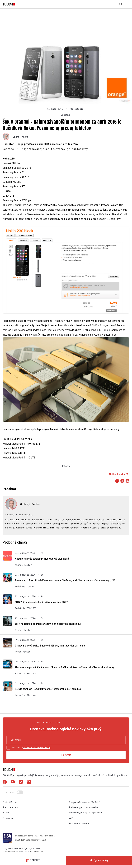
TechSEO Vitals (36, 851)
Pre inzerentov (10, 807)
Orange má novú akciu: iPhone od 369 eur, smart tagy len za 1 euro (50, 645)
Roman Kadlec (22, 652)
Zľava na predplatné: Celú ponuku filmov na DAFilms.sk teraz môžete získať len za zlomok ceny (64, 667)
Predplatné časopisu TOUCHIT (84, 802)
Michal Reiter (23, 565)
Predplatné (8, 818)
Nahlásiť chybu (117, 474)
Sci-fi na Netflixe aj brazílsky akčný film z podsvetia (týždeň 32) (48, 623)
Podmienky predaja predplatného (86, 812)
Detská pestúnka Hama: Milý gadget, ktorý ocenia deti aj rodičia (48, 689)
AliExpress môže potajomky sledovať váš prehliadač (42, 558)
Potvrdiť (66, 754)
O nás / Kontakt (11, 802)
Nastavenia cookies (79, 823)
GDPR (71, 817)
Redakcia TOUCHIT (25, 586)
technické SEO (11, 851)
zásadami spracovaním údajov (36, 747)
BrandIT (7, 812)
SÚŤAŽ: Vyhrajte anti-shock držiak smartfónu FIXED (41, 602)
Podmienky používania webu (83, 807)
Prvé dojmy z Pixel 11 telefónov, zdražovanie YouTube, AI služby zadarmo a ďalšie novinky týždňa (66, 580)
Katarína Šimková (25, 673)
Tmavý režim (10, 792)
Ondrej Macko (20, 136)
